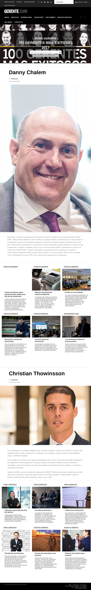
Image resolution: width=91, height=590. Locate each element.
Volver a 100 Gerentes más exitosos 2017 (44, 55)
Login (85, 2)
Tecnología (38, 17)
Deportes (83, 587)
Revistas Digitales (10, 5)
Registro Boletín (9, 2)
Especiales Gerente (29, 2)
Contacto (18, 22)
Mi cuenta (19, 2)
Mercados (83, 584)
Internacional (26, 17)
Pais (70, 584)
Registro (80, 2)
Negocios (15, 17)
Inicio (7, 17)
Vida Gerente (50, 17)
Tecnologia (78, 585)
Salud (84, 585)
